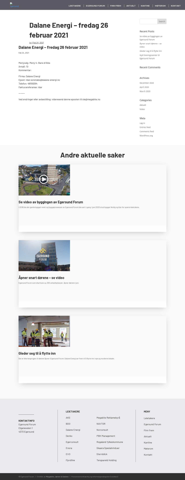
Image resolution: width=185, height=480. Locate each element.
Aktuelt (131, 6)
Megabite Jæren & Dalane (57, 476)
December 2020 (147, 83)
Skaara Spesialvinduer (108, 447)
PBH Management (106, 435)
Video (142, 109)
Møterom (160, 6)
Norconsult (102, 429)
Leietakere (75, 6)
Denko (69, 435)
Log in (142, 123)
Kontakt (176, 6)
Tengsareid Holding (106, 460)
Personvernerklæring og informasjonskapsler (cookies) (94, 476)
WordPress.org (146, 135)
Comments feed (147, 131)
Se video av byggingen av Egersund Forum (51, 202)
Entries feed (145, 127)
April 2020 (144, 87)
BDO (68, 423)
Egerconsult (72, 441)
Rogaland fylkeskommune (110, 441)
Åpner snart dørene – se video (41, 277)
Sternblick (102, 454)
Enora (69, 447)
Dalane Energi (73, 429)
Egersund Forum (95, 6)
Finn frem (115, 6)
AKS (68, 417)
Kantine (145, 6)
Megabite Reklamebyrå (108, 417)
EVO (68, 454)
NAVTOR (101, 423)
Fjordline (70, 460)
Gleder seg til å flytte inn (151, 51)
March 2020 (145, 91)
